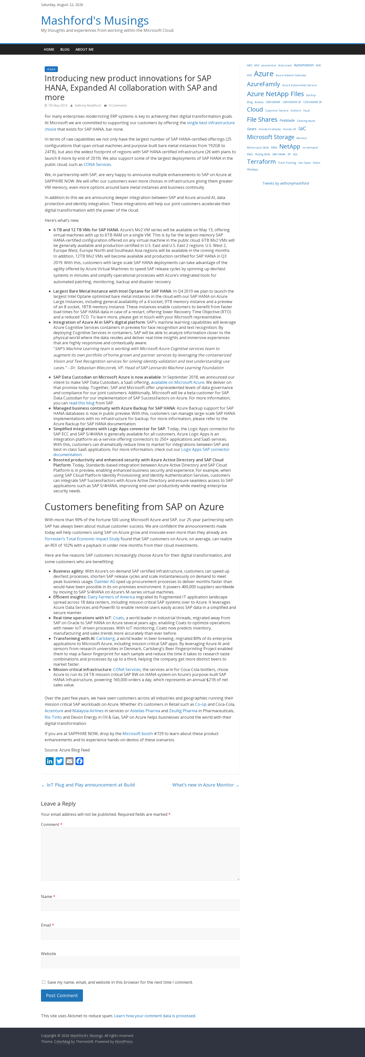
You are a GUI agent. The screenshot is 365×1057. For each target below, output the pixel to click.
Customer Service (277, 110)
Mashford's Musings (95, 20)
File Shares (262, 119)
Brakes (259, 102)
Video (316, 162)
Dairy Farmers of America (111, 597)
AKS (256, 65)
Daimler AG (104, 581)
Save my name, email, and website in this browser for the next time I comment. (120, 982)
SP (289, 154)
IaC (302, 128)
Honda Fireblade (270, 129)
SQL (295, 154)
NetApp (289, 146)
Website (48, 953)
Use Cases (304, 162)
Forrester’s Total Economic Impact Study (82, 539)
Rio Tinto (53, 717)
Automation (304, 65)
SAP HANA (278, 154)
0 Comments (117, 105)
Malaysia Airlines (88, 710)
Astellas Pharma (145, 710)
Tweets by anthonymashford (285, 183)
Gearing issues (306, 120)
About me (84, 49)
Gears (251, 128)
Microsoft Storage (270, 137)
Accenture (54, 710)
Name (48, 896)
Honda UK (289, 129)
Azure (51, 69)
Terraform (261, 161)
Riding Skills (262, 154)
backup (311, 95)
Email (47, 925)
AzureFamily (263, 84)
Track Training (287, 162)
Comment (51, 824)
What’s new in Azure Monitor (206, 785)
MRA (274, 147)
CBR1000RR (273, 102)
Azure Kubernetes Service (299, 85)
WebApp (252, 169)
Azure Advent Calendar (291, 75)
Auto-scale (285, 65)
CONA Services (97, 164)
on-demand (310, 147)
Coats (118, 618)
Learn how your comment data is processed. (155, 1015)
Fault (306, 110)
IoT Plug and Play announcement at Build (88, 785)
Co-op (201, 704)
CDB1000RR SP (312, 102)
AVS (249, 75)
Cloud (255, 109)
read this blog (82, 403)
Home (49, 49)
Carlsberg (105, 638)
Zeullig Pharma (183, 710)
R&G (250, 154)
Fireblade (287, 120)
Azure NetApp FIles (275, 93)
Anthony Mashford (88, 105)
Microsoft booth (137, 733)
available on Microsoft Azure (177, 382)
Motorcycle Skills (258, 147)
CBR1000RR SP (292, 102)
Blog (65, 49)
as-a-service (268, 65)
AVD (318, 65)
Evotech (296, 110)
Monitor (301, 138)
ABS (249, 65)
